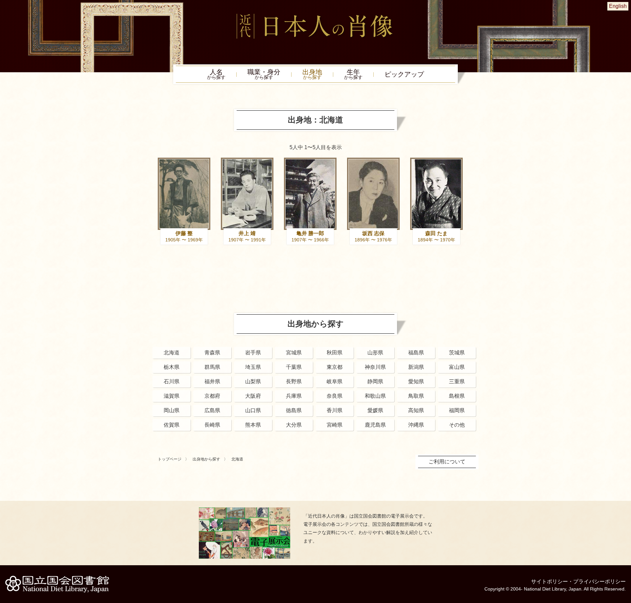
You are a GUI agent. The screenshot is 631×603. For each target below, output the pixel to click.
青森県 (212, 352)
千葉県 (294, 367)
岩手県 (253, 352)
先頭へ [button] (624, 557)
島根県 (457, 396)
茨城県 (457, 352)
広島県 (212, 410)
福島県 (416, 352)
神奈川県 (375, 367)
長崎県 (212, 425)
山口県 (253, 410)
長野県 (294, 381)
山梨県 (253, 381)
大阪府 (253, 396)
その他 (457, 425)
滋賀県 (171, 396)
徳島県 (294, 410)
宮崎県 (334, 425)
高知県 (416, 410)
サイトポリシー (549, 581)
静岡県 (375, 381)
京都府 (212, 396)
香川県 (334, 410)
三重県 (457, 381)
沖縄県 (416, 425)
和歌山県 (375, 396)
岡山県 (171, 410)
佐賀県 (171, 425)
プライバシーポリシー (599, 581)
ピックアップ (404, 74)
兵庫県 (294, 396)
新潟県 (416, 367)
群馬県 (212, 367)
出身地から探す (206, 459)
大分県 (294, 425)
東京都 (334, 367)
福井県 (212, 381)
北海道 (171, 352)
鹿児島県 (375, 425)
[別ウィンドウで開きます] (244, 510)
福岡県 (457, 410)
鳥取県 (416, 396)
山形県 (375, 352)
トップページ (169, 459)
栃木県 (171, 367)
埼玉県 (253, 367)
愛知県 (416, 381)
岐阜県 (334, 381)
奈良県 (334, 396)
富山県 (457, 367)
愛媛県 (375, 410)
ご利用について (447, 461)
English (618, 6)
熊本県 (253, 425)
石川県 (171, 381)
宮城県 (294, 352)
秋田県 (334, 352)
